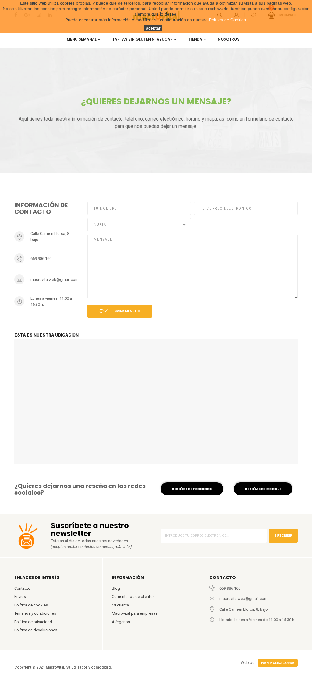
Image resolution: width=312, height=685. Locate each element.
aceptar (153, 28)
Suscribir (283, 536)
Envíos (20, 596)
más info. (123, 546)
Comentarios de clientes (133, 596)
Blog (116, 588)
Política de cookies (31, 605)
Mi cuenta (120, 605)
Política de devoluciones (35, 630)
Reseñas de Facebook (192, 488)
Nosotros (228, 39)
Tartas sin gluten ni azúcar (142, 39)
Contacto (22, 588)
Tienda (195, 39)
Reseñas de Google (263, 488)
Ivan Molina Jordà (277, 663)
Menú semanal (82, 39)
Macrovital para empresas (135, 613)
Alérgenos (121, 622)
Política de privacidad (33, 622)
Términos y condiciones (35, 613)
